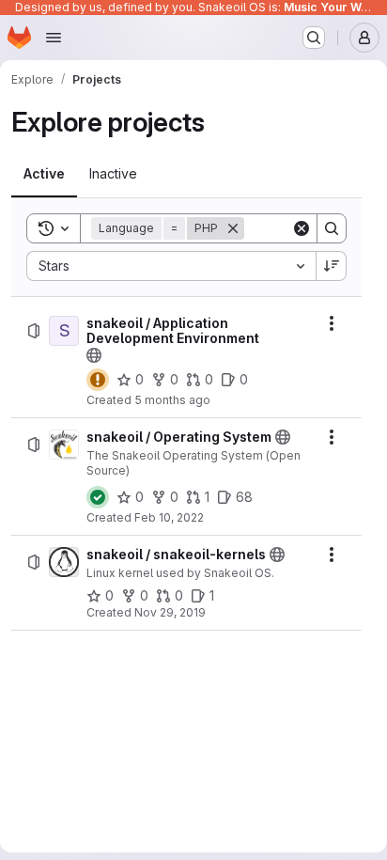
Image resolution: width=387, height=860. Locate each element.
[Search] (332, 228)
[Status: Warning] (97, 379)
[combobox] (171, 266)
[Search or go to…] (313, 37)
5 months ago (172, 400)
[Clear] (301, 228)
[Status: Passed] (97, 497)
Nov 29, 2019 (170, 612)
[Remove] (233, 228)
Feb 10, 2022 (169, 517)
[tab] (44, 173)
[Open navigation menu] (54, 38)
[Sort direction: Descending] (332, 266)
